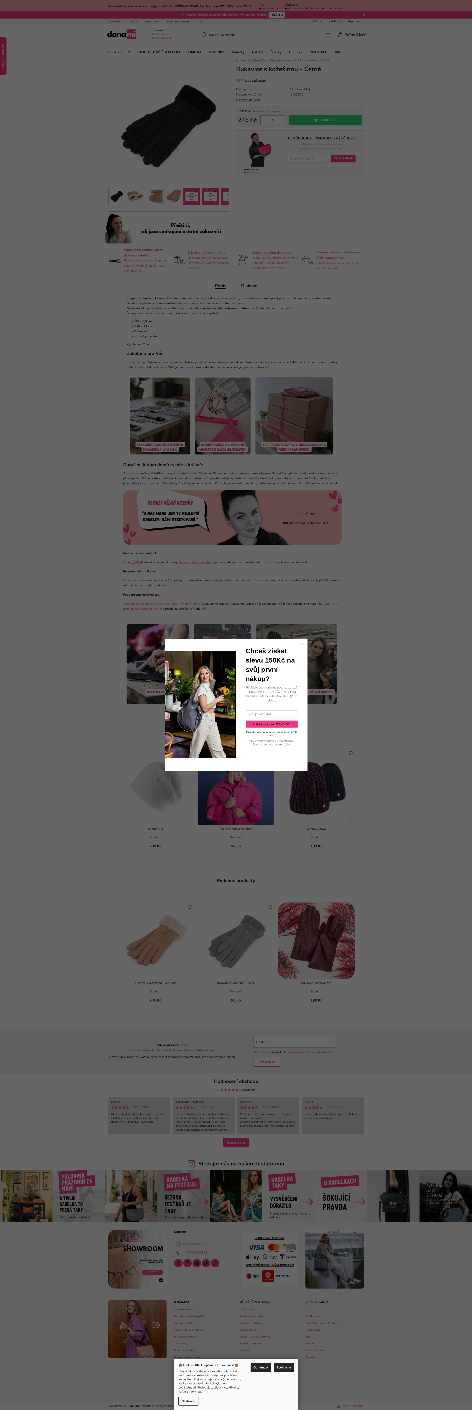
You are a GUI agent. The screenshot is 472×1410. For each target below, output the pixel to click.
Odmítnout (260, 1367)
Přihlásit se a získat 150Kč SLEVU (271, 724)
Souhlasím (284, 1367)
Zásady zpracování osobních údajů (272, 744)
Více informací (191, 1392)
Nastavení (188, 1401)
